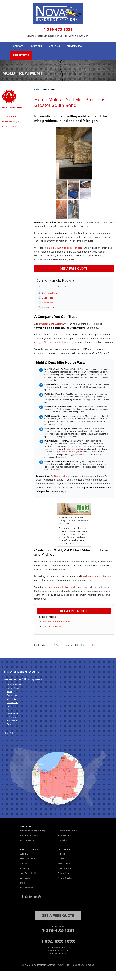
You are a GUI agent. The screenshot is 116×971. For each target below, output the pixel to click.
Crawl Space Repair (67, 830)
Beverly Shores (14, 684)
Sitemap (90, 965)
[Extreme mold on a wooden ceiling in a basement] (61, 209)
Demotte (11, 706)
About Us (54, 46)
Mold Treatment (12, 107)
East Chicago (13, 713)
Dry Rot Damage (10, 121)
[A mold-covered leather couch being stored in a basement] (61, 189)
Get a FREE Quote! (74, 268)
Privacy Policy (63, 965)
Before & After (65, 878)
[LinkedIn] (31, 897)
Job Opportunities (29, 873)
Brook (9, 691)
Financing (25, 868)
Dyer (9, 709)
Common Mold (50, 293)
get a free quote (58, 915)
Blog (22, 883)
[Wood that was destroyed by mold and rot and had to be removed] (73, 209)
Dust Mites (47, 298)
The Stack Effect (10, 116)
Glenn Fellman (61, 476)
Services (18, 46)
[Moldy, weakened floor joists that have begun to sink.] (74, 153)
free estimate (92, 645)
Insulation (62, 840)
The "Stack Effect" (52, 626)
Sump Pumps (64, 835)
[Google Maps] (39, 897)
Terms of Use (77, 965)
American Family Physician (70, 451)
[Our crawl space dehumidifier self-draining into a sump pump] (73, 189)
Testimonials (64, 863)
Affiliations (25, 878)
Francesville (12, 720)
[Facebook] (22, 897)
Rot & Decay (48, 307)
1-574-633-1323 (58, 941)
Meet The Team (27, 858)
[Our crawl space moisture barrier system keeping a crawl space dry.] (85, 189)
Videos (61, 853)
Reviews (62, 858)
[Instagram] (26, 897)
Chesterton (12, 699)
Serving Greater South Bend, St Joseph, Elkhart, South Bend (58, 35)
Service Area (74, 46)
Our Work (36, 46)
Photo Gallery (9, 126)
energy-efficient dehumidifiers (50, 342)
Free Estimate (21, 55)
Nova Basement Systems (50, 324)
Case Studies (64, 868)
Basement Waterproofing (32, 830)
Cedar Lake (12, 695)
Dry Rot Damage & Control (57, 621)
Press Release (27, 887)
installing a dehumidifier (93, 576)
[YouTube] (35, 897)
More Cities (10, 733)
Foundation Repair (29, 835)
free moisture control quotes (59, 587)
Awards (24, 863)
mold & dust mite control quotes (65, 247)
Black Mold (48, 302)
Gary (9, 724)
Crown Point (12, 702)
